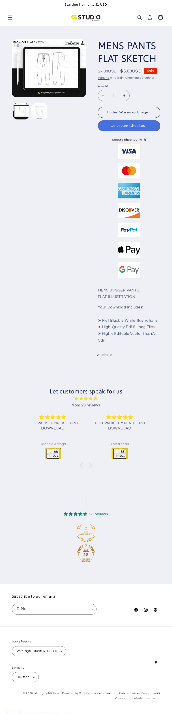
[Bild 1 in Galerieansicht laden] (21, 111)
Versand (104, 77)
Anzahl (103, 86)
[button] (10, 17)
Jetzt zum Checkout (129, 126)
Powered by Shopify (75, 693)
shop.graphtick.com (47, 693)
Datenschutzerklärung (134, 693)
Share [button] (107, 355)
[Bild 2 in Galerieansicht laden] (39, 111)
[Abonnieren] (91, 609)
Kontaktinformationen (145, 698)
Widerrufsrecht (104, 693)
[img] (86, 398)
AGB (157, 693)
